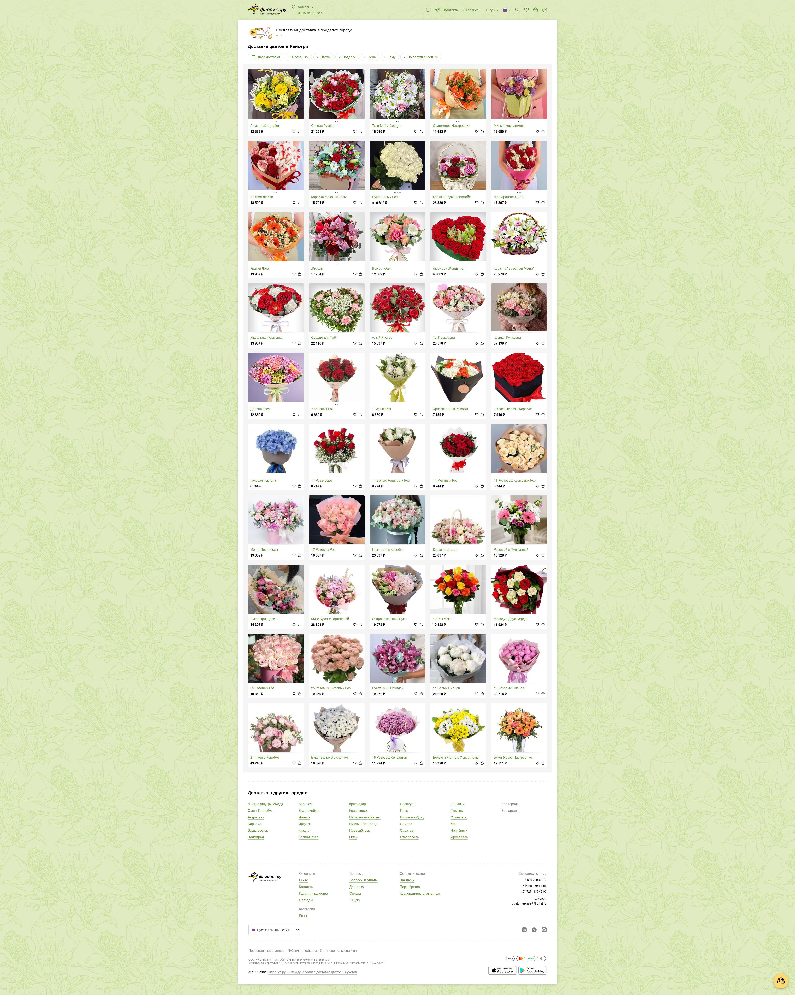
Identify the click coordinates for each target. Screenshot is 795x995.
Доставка (356, 886)
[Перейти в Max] (544, 930)
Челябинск (459, 830)
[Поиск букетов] (517, 10)
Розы (303, 915)
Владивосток (258, 830)
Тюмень (457, 810)
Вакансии (407, 880)
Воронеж (305, 803)
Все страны (510, 810)
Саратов (406, 830)
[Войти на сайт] (545, 10)
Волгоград (256, 837)
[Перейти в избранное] (526, 10)
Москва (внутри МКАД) (265, 803)
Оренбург (407, 803)
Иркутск (305, 823)
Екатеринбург (309, 810)
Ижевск (304, 817)
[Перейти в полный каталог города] (267, 10)
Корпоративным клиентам (420, 893)
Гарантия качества (313, 893)
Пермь (405, 810)
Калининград (308, 837)
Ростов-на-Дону (412, 817)
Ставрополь (409, 837)
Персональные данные (266, 950)
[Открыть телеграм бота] (534, 930)
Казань (304, 830)
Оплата (355, 893)
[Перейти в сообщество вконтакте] (524, 930)
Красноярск (358, 810)
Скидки (354, 899)
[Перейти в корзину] (535, 10)
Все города (510, 803)
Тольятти (458, 803)
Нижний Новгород (363, 823)
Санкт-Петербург (261, 810)
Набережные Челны (365, 817)
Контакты (306, 886)
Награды (306, 899)
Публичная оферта (302, 950)
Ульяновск (459, 817)
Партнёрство (410, 886)
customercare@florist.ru (529, 903)
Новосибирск (359, 830)
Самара (406, 823)
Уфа (454, 823)
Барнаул (254, 823)
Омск (353, 837)
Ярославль (459, 837)
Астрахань (256, 817)
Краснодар (357, 803)
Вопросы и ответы (363, 880)
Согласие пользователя (338, 950)
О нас (303, 880)
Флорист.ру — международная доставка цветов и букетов (313, 972)
